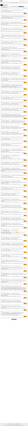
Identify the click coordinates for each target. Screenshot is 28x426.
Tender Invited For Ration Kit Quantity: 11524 (6, 144)
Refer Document (5, 12)
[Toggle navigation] (27, 1)
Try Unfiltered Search (21, 6)
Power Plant (8, 35)
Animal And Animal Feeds (9, 72)
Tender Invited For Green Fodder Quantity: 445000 (7, 176)
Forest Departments (8, 60)
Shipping (8, 260)
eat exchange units (15, 6)
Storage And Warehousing (9, 223)
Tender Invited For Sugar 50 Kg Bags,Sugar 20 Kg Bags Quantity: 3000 (9, 238)
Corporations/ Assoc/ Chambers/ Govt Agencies (9, 114)
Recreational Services (9, 273)
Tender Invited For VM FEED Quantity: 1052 (6, 11)
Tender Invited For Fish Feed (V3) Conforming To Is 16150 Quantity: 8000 (9, 109)
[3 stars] (7, 6)
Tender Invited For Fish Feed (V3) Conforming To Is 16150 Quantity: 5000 (9, 163)
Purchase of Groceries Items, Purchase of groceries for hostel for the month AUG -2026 (11, 206)
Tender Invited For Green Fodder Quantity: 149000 (7, 98)
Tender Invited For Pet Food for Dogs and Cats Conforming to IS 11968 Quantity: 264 (11, 301)
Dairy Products (9, 126)
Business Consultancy (9, 143)
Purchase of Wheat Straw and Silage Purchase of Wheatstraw (8, 194)
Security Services (8, 22)
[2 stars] (6, 6)
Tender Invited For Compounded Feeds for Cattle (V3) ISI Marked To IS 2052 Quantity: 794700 (12, 244)
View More (14, 319)
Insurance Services (9, 312)
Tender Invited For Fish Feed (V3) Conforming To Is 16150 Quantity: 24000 (10, 92)
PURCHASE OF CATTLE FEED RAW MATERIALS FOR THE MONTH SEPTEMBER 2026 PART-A (13, 127)
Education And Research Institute (9, 91)
